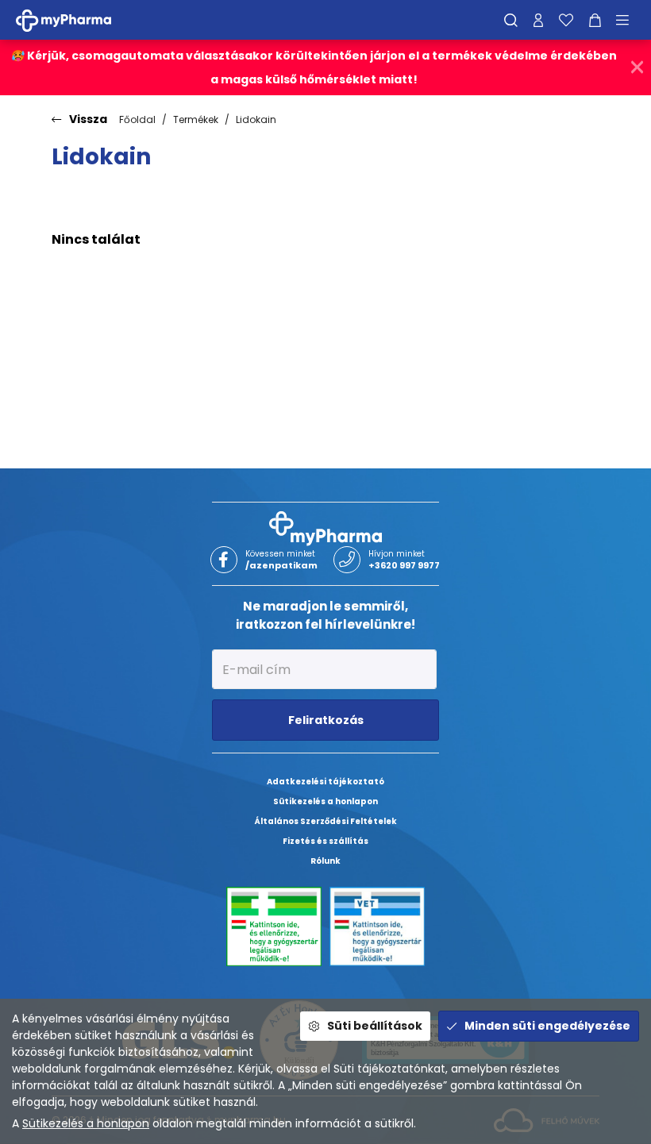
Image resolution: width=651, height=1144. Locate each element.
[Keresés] (511, 20)
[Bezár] (637, 67)
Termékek (195, 119)
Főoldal (137, 119)
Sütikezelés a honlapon (85, 1123)
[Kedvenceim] (566, 20)
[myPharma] (75, 19)
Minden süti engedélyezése (547, 1026)
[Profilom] (538, 20)
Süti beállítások (374, 1026)
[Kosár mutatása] (595, 20)
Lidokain (256, 119)
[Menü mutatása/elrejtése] (628, 20)
